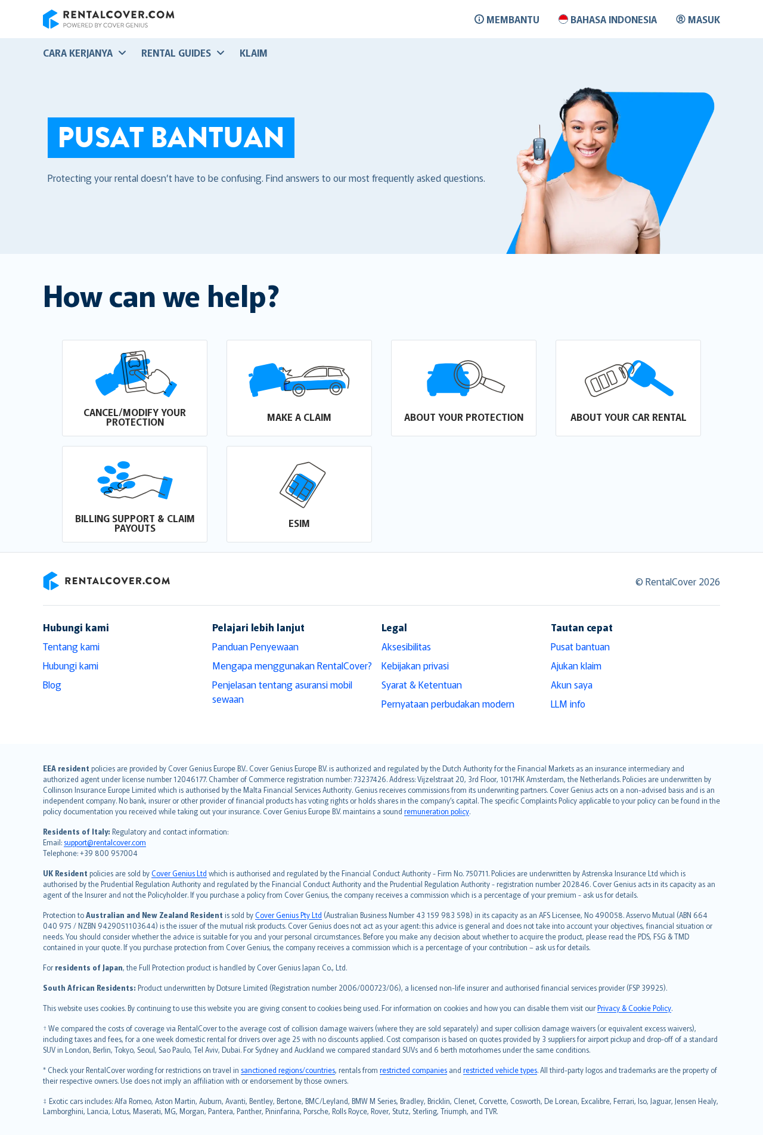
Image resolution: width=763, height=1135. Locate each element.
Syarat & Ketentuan (422, 684)
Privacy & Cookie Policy (634, 1008)
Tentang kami (71, 646)
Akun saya (572, 684)
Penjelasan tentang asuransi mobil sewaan (282, 691)
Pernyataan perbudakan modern (448, 703)
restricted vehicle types (500, 1070)
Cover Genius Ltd (179, 873)
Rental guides (176, 52)
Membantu (512, 19)
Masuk (704, 19)
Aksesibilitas (406, 646)
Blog (52, 684)
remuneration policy (436, 811)
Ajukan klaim (576, 665)
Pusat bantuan (580, 646)
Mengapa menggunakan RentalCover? (292, 665)
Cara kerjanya (78, 52)
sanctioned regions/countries (288, 1070)
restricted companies (413, 1070)
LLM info (568, 703)
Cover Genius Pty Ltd (288, 915)
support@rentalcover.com (105, 842)
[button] (134, 388)
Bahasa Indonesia (613, 19)
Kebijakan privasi (415, 665)
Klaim (254, 52)
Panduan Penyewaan (255, 646)
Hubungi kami (70, 665)
